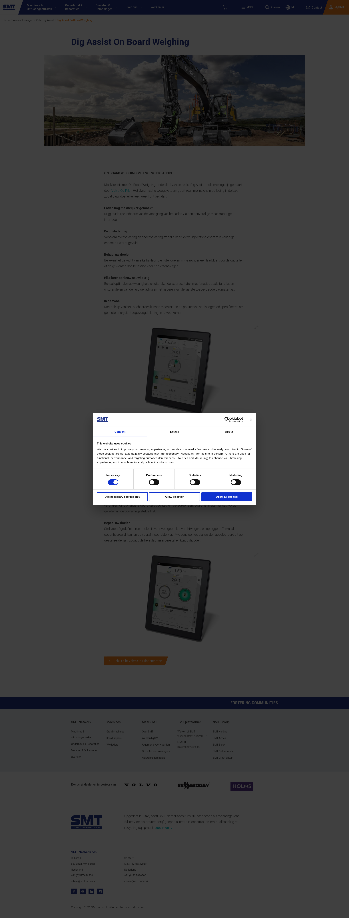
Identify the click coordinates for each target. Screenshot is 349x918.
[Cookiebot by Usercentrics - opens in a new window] (227, 419)
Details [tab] (174, 431)
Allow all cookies (227, 496)
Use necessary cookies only (122, 496)
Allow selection (174, 496)
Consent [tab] (120, 431)
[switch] (154, 482)
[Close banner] (251, 419)
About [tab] (229, 431)
